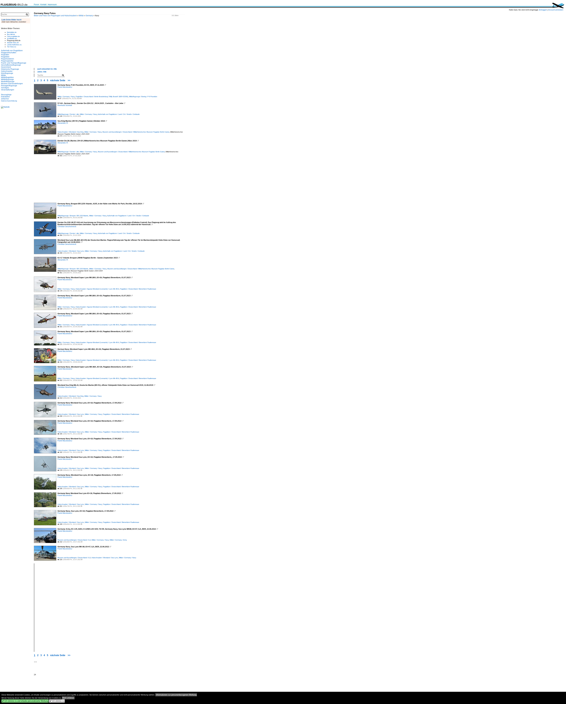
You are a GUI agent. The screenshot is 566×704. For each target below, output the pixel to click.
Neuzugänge (6, 95)
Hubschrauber (7, 71)
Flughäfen (5, 55)
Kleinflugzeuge (7, 73)
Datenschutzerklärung (9, 101)
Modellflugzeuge (7, 81)
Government (6, 67)
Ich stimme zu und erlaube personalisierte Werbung (25, 701)
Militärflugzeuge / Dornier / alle (68, 114)
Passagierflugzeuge (9, 86)
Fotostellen (5, 97)
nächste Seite (57, 80)
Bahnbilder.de (12, 32)
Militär (81, 16)
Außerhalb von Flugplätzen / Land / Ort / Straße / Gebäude (119, 114)
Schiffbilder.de (12, 38)
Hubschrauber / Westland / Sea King (70, 132)
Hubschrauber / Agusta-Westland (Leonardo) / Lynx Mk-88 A (97, 289)
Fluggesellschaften (8, 53)
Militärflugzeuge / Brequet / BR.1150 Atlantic (72, 216)
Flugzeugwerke (7, 61)
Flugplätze (5, 57)
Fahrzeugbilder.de (13, 36)
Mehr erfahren (68, 698)
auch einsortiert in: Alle (47, 69)
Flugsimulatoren (7, 59)
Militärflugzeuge (7, 79)
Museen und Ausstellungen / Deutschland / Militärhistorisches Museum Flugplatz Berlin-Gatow (135, 132)
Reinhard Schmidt (64, 105)
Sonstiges (5, 88)
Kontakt (43, 5)
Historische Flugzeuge (10, 69)
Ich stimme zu (57, 701)
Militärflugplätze (7, 77)
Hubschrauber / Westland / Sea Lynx (70, 251)
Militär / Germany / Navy (66, 96)
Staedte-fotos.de (13, 42)
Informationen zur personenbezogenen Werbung (176, 695)
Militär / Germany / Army (118, 540)
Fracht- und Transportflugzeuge (13, 63)
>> (69, 80)
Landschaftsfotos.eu (14, 45)
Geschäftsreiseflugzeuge (11, 65)
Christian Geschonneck (66, 227)
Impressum (52, 5)
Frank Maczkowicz (64, 87)
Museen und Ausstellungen (12, 84)
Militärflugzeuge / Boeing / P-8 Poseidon (143, 96)
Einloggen (543, 10)
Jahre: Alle (41, 72)
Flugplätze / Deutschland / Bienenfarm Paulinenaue (138, 289)
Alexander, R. (62, 123)
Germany (89, 16)
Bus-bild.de (11, 34)
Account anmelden (555, 10)
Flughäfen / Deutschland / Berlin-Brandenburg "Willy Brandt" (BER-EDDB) (102, 96)
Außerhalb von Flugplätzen (12, 51)
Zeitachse (5, 99)
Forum (36, 5)
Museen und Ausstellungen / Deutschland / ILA (74, 540)
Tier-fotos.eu (11, 47)
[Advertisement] (122, 45)
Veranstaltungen (7, 90)
